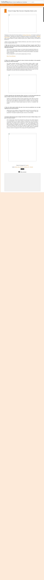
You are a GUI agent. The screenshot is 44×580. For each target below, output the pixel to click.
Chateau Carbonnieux (27, 35)
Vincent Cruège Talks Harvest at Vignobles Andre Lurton (22, 11)
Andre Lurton (17, 167)
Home (8, 4)
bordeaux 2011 (27, 167)
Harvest (31, 167)
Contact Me (12, 4)
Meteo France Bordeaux (11, 56)
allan (28, 165)
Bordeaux (22, 167)
